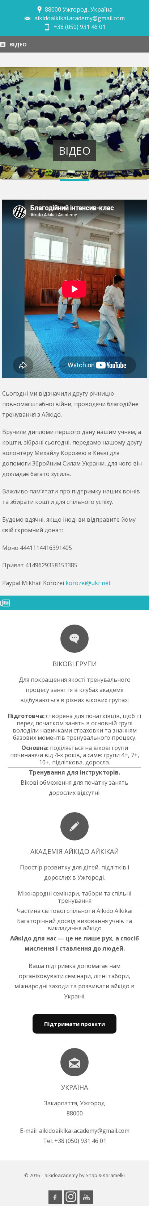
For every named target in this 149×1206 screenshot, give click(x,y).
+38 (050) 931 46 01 (80, 27)
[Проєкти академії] (74, 826)
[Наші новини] (74, 639)
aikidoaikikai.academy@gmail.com (79, 18)
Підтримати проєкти (74, 1023)
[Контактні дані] (74, 1062)
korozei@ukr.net (88, 583)
